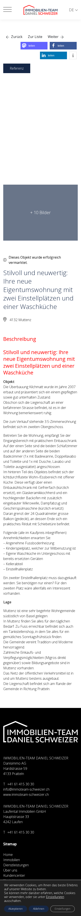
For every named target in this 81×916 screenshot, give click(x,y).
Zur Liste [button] (35, 36)
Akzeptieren (15, 909)
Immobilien (11, 859)
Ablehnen (38, 909)
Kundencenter (14, 875)
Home (8, 854)
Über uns (10, 870)
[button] (14, 37)
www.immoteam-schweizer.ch (26, 794)
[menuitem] (73, 10)
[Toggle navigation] (7, 9)
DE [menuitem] (71, 9)
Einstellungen (55, 897)
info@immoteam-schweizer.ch (26, 789)
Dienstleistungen (16, 865)
